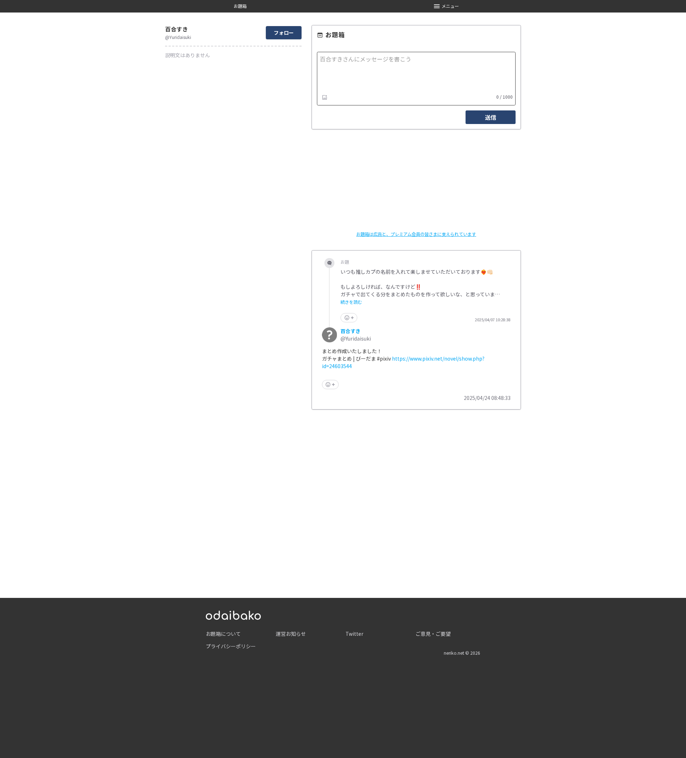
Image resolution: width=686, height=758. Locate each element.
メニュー (450, 6)
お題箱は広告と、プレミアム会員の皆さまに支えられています (416, 234)
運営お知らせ (291, 633)
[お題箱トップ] (233, 614)
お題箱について (223, 633)
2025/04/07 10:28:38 (493, 319)
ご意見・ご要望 (433, 633)
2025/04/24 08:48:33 (487, 397)
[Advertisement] (416, 496)
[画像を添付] (325, 97)
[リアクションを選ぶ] (348, 317)
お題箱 (240, 6)
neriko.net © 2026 (462, 653)
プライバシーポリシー (231, 646)
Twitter (354, 633)
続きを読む (351, 302)
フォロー (284, 32)
